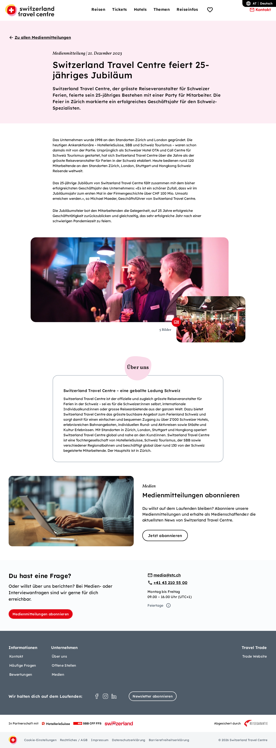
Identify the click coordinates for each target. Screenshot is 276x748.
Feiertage (155, 605)
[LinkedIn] (114, 696)
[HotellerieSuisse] (56, 723)
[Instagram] (105, 696)
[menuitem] (98, 9)
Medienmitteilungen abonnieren (41, 614)
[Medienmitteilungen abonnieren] (138, 511)
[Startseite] (29, 10)
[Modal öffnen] (176, 322)
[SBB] (87, 723)
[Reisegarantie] (255, 723)
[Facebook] (96, 696)
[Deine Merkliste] (210, 10)
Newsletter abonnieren (153, 696)
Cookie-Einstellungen (40, 740)
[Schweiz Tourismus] (119, 723)
